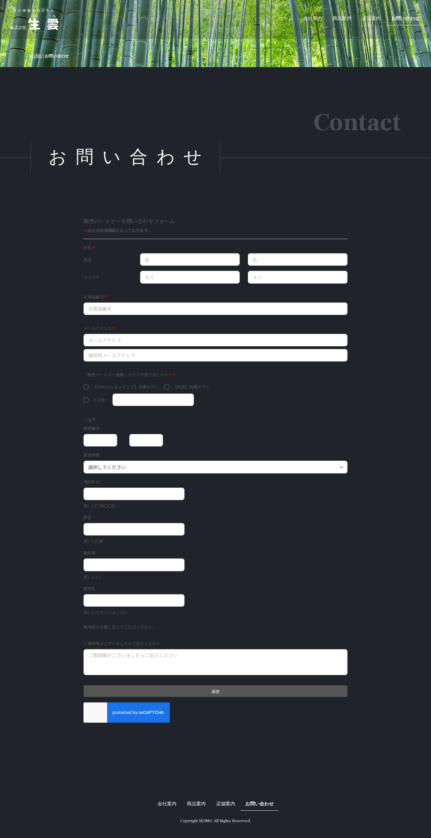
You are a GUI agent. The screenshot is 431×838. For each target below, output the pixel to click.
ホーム (286, 19)
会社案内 (312, 19)
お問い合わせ (405, 19)
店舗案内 (371, 19)
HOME (36, 56)
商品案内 (342, 19)
